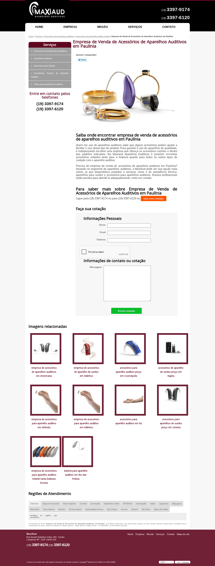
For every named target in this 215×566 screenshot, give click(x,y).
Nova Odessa (48, 509)
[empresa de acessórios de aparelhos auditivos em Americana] (45, 348)
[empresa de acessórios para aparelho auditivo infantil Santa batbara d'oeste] (45, 451)
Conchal (83, 504)
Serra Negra (112, 509)
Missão (102, 26)
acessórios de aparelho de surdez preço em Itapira (171, 371)
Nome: (103, 224)
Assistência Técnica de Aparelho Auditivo (50, 75)
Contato (168, 26)
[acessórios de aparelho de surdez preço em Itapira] (172, 348)
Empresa (70, 26)
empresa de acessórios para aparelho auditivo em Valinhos (86, 423)
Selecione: (34, 504)
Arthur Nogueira (69, 504)
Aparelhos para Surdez (44, 66)
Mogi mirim (34, 509)
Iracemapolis (141, 504)
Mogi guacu (176, 504)
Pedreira (61, 509)
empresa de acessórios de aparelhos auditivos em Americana (44, 371)
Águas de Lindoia (161, 509)
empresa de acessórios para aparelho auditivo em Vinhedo (44, 423)
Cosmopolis (95, 504)
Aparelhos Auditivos (43, 58)
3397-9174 (178, 9)
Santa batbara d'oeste (94, 509)
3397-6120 (178, 17)
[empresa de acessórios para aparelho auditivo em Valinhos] (88, 399)
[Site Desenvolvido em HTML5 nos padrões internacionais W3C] (166, 562)
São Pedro (146, 509)
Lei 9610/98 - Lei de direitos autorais (112, 525)
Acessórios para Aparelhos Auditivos (50, 51)
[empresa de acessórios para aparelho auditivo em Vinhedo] (45, 399)
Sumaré (134, 509)
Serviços (135, 26)
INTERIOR (127, 504)
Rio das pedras (75, 509)
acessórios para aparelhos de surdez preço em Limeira (171, 423)
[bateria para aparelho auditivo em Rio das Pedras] (77, 451)
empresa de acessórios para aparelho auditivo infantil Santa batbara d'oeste (44, 476)
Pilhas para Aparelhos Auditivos (48, 84)
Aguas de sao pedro (51, 504)
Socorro (124, 509)
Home (39, 26)
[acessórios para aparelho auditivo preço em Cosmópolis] (130, 348)
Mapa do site (183, 534)
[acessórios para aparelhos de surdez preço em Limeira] (172, 399)
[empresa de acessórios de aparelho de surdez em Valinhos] (88, 348)
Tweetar (82, 59)
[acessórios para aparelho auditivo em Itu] (130, 399)
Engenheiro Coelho (111, 504)
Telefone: (102, 239)
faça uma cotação (153, 198)
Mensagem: (97, 267)
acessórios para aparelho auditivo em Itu (128, 421)
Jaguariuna (163, 504)
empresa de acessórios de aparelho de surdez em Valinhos (86, 371)
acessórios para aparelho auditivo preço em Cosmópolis (128, 371)
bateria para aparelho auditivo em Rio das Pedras (76, 474)
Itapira (152, 504)
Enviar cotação (126, 310)
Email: (104, 232)
